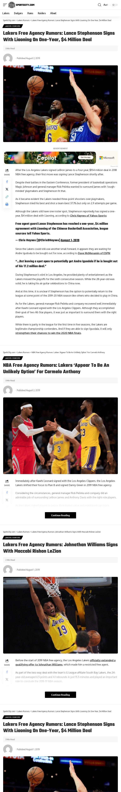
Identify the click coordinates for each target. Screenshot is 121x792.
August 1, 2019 (70, 240)
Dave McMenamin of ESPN (94, 253)
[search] (99, 5)
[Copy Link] (7, 197)
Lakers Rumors (12, 26)
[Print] (7, 204)
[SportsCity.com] (21, 5)
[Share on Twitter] (7, 189)
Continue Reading (60, 515)
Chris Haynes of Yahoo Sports (88, 215)
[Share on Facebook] (7, 181)
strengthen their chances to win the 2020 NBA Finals (48, 333)
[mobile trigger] (6, 5)
